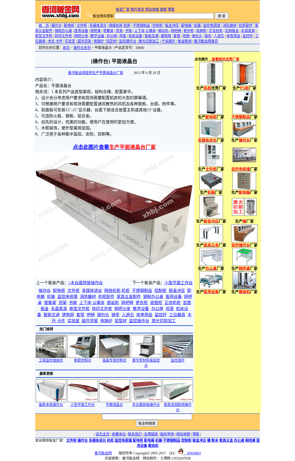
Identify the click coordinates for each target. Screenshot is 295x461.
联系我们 (135, 434)
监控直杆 (178, 360)
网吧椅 (176, 31)
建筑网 (166, 36)
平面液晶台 (114, 405)
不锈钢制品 (141, 26)
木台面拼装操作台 (146, 405)
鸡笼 (122, 36)
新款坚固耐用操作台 (178, 407)
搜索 (163, 9)
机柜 (110, 441)
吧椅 (186, 36)
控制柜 (157, 26)
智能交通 (151, 36)
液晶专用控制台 (114, 360)
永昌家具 (248, 31)
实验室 (70, 41)
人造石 (219, 36)
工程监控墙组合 (51, 360)
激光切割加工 (149, 41)
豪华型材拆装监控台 (146, 363)
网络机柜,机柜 (120, 26)
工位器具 (177, 315)
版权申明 (167, 434)
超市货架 (84, 41)
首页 (66, 48)
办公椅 (112, 36)
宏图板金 (232, 31)
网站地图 (152, 9)
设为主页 (102, 434)
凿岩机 (163, 31)
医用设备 (81, 31)
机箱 (197, 26)
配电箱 (186, 26)
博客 (171, 9)
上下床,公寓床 (145, 31)
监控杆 (248, 36)
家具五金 (226, 441)
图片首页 (137, 9)
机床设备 (135, 36)
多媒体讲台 (98, 26)
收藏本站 (119, 434)
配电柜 (69, 26)
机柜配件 (246, 26)
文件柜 (82, 26)
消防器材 (230, 26)
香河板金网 (103, 453)
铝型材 (111, 41)
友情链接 (151, 434)
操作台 (56, 26)
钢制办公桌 (63, 31)
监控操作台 (127, 41)
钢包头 (197, 36)
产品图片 (168, 41)
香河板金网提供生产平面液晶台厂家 (95, 73)
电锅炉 (99, 41)
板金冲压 (172, 26)
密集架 (108, 31)
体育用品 (233, 36)
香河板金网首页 (206, 41)
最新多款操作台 (51, 405)
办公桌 (239, 441)
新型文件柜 (43, 36)
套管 (176, 36)
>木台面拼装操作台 (85, 283)
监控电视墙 (211, 26)
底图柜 (201, 31)
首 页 (44, 26)
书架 (128, 31)
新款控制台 (82, 360)
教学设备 (97, 36)
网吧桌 (95, 31)
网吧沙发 (81, 36)
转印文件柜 (63, 36)
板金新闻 (185, 41)
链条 (208, 36)
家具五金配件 (129, 296)
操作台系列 (82, 48)
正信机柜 (216, 31)
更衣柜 (189, 31)
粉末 (214, 441)
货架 (119, 31)
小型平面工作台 (178, 283)
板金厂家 (123, 9)
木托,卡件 (55, 41)
